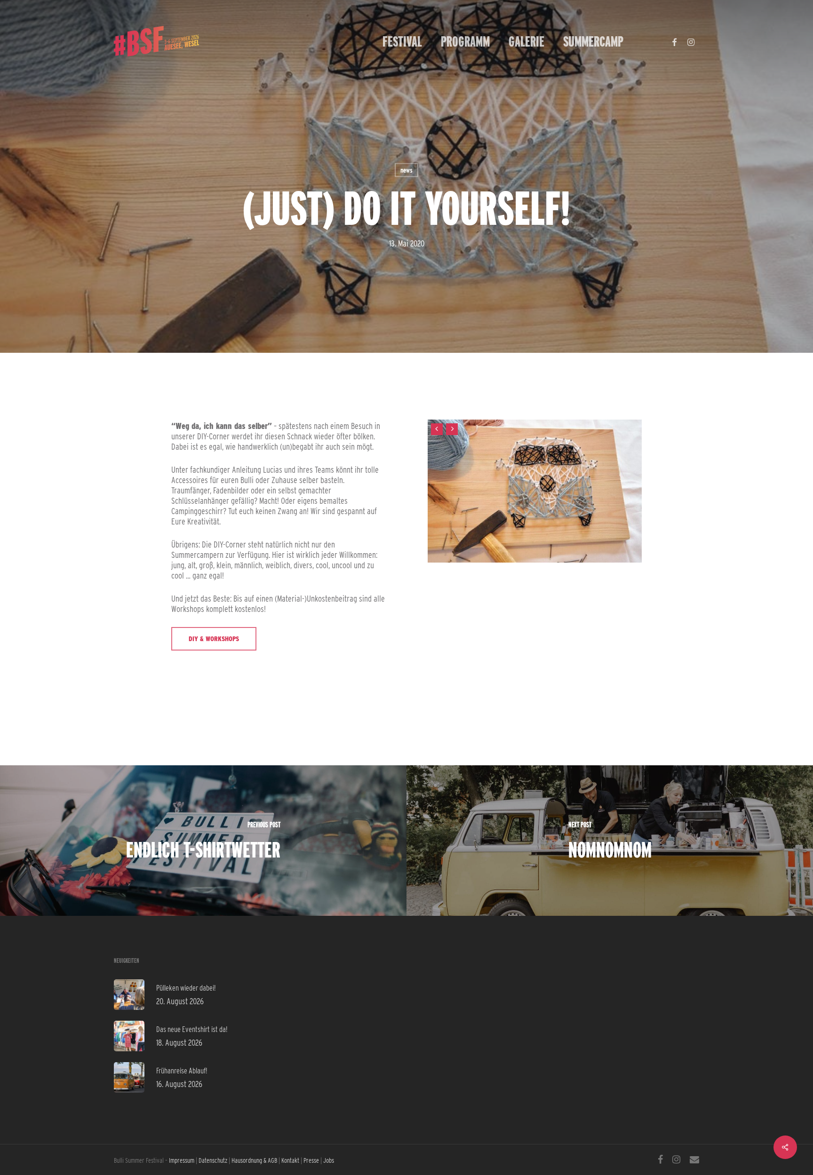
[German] (642, 41)
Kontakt (290, 1160)
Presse (311, 1160)
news (406, 170)
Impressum (181, 1160)
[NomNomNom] (609, 840)
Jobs (328, 1160)
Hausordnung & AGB (254, 1160)
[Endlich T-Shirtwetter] (203, 840)
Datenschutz (213, 1160)
